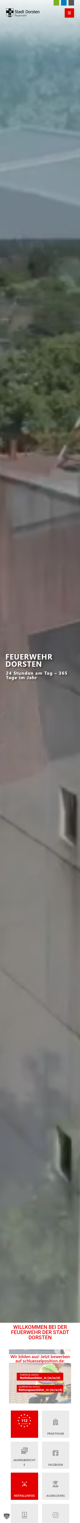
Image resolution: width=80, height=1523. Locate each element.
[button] (6, 1516)
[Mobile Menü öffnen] (69, 13)
